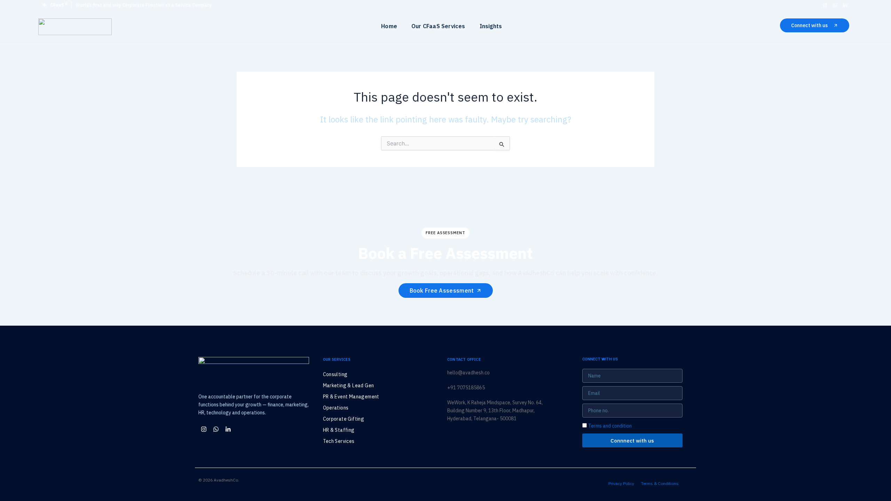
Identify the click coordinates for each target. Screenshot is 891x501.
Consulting (335, 374)
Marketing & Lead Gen (348, 385)
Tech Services (339, 441)
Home (389, 26)
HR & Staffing (339, 430)
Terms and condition (610, 426)
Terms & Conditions (660, 483)
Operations (336, 408)
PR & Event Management (351, 396)
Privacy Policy (621, 483)
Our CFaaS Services (438, 26)
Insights (491, 26)
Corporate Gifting (343, 419)
